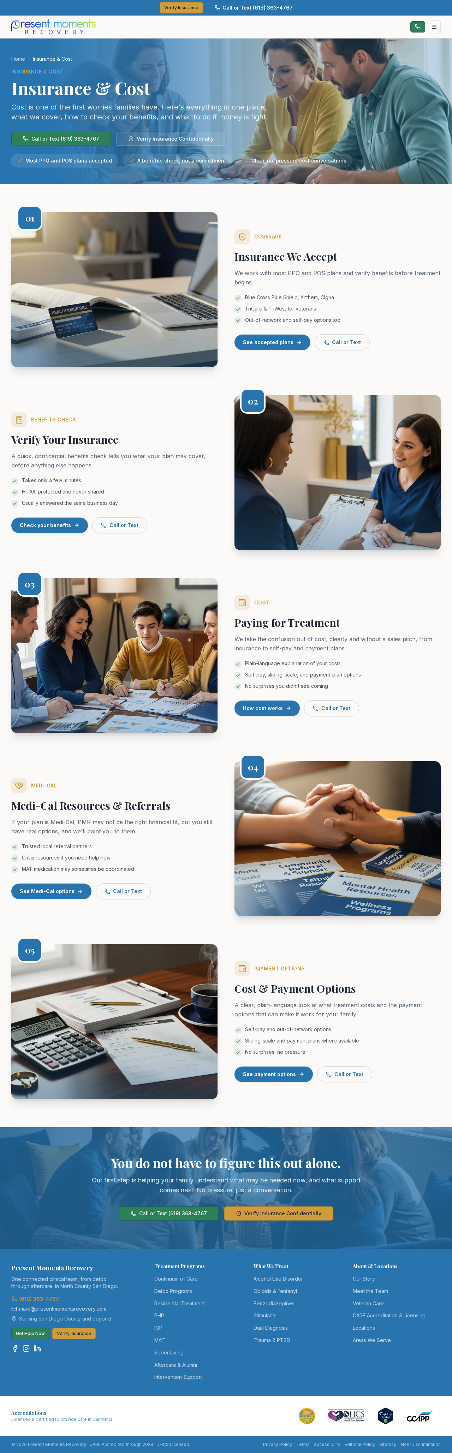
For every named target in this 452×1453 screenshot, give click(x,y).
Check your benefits (45, 525)
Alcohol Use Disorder (278, 1279)
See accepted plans (268, 342)
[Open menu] (434, 26)
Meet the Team (370, 1291)
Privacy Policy (277, 1444)
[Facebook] (14, 1348)
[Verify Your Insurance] (337, 472)
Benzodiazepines (274, 1303)
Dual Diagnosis (271, 1328)
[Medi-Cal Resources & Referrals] (337, 838)
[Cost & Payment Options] (114, 1021)
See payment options (269, 1074)
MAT (159, 1340)
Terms (303, 1444)
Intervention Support (178, 1377)
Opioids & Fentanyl (275, 1291)
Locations (364, 1328)
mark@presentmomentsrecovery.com (62, 1309)
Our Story (364, 1279)
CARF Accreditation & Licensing (389, 1315)
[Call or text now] (417, 27)
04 (253, 767)
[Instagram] (26, 1348)
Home (18, 59)
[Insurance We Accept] (114, 289)
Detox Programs (173, 1291)
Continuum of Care (176, 1279)
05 (30, 950)
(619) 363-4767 (39, 1299)
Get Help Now (30, 1333)
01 (29, 218)
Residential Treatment (179, 1303)
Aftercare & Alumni (175, 1365)
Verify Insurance (181, 7)
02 (253, 401)
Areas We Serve (372, 1340)
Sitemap (388, 1444)
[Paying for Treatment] (114, 655)
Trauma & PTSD (272, 1340)
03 (30, 584)
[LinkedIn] (37, 1348)
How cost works (263, 708)
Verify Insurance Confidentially (175, 139)
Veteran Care (368, 1303)
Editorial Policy (360, 1444)
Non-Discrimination (421, 1444)
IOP (158, 1328)
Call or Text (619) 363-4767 (257, 8)
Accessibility (327, 1444)
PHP (159, 1315)
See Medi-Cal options (47, 891)
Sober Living (169, 1352)
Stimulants (265, 1315)
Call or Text (346, 342)
